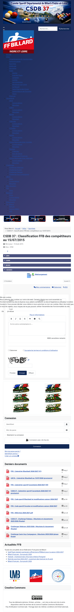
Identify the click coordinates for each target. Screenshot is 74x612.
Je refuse (10, 311)
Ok (3, 311)
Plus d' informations (37, 315)
